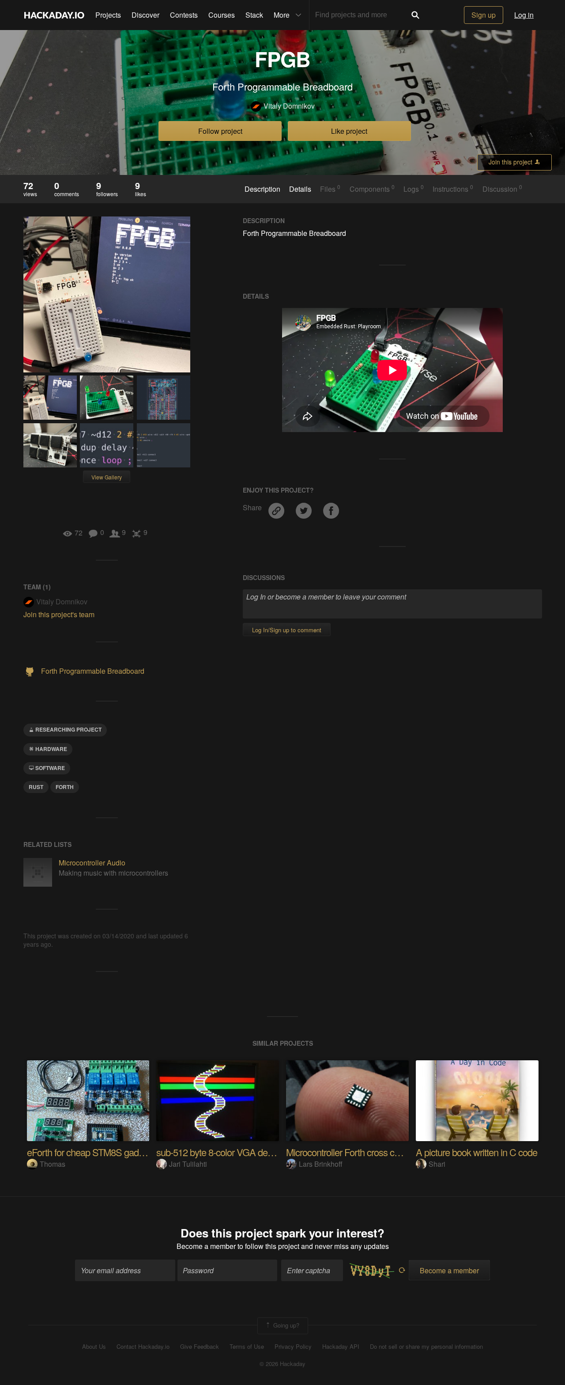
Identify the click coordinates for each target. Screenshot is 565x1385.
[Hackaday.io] (54, 15)
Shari (437, 1164)
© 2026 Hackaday (282, 1364)
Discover (145, 15)
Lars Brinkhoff (321, 1164)
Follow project (220, 131)
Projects (108, 15)
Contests (184, 15)
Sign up (483, 15)
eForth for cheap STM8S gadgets (91, 1152)
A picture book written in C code (476, 1152)
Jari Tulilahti (188, 1164)
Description (262, 189)
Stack (254, 15)
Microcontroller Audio (92, 863)
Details (300, 189)
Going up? (285, 1324)
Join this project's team (58, 614)
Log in (524, 15)
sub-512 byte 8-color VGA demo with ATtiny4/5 (245, 1152)
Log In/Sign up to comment (286, 630)
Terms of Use (247, 1347)
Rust (36, 787)
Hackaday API (340, 1347)
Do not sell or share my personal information (426, 1347)
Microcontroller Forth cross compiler (354, 1152)
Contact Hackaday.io (143, 1347)
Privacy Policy (293, 1347)
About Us (94, 1347)
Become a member (206, 1246)
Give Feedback (199, 1347)
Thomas (52, 1164)
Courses (221, 15)
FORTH (65, 787)
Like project (349, 131)
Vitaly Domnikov (289, 106)
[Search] (415, 15)
